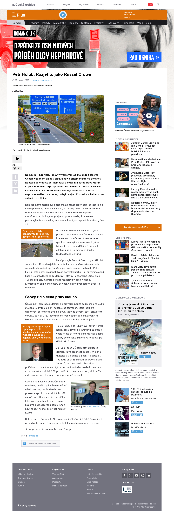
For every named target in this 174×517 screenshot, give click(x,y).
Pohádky (121, 114)
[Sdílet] (19, 168)
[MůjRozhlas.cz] (17, 91)
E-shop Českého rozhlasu (130, 298)
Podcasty (56, 482)
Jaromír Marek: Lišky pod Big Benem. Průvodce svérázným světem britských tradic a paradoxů (145, 149)
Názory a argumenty (42, 80)
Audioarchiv (129, 15)
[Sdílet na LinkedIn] (15, 191)
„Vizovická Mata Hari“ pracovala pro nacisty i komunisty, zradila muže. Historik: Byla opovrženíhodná (145, 178)
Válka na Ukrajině (26, 474)
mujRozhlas (84, 5)
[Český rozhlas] (23, 4)
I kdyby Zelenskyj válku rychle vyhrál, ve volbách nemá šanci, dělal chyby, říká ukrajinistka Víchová (144, 193)
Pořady (46, 22)
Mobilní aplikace (60, 486)
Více (149, 22)
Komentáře (128, 22)
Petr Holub (33, 436)
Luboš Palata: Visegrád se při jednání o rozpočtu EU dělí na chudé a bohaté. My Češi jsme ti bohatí (146, 245)
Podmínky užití (141, 504)
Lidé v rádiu (92, 482)
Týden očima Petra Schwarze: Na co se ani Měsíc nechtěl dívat (144, 283)
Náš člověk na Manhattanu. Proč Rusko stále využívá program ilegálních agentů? (146, 163)
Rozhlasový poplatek (97, 493)
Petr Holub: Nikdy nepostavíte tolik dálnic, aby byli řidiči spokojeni (36, 234)
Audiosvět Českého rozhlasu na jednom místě (134, 131)
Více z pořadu (123, 238)
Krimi (133, 110)
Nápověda (92, 478)
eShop (21, 486)
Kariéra (90, 486)
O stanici (86, 22)
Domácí (16, 22)
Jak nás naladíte (94, 474)
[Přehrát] (17, 159)
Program (66, 5)
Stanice (100, 5)
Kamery (127, 17)
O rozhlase (116, 5)
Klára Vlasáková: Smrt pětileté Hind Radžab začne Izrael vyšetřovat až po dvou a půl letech (145, 271)
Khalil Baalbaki (93, 407)
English (153, 504)
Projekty (99, 22)
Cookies (115, 504)
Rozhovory (113, 22)
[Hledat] (158, 4)
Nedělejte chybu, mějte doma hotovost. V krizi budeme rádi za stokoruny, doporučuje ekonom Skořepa (146, 208)
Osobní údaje (127, 504)
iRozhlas (51, 5)
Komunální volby (25, 478)
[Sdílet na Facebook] (15, 177)
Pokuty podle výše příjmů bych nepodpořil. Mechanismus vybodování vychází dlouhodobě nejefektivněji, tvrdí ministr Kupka (37, 333)
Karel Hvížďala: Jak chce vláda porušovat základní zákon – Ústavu (145, 258)
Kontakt (90, 489)
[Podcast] (14, 168)
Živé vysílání (122, 119)
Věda (140, 22)
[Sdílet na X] (15, 184)
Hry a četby (122, 110)
